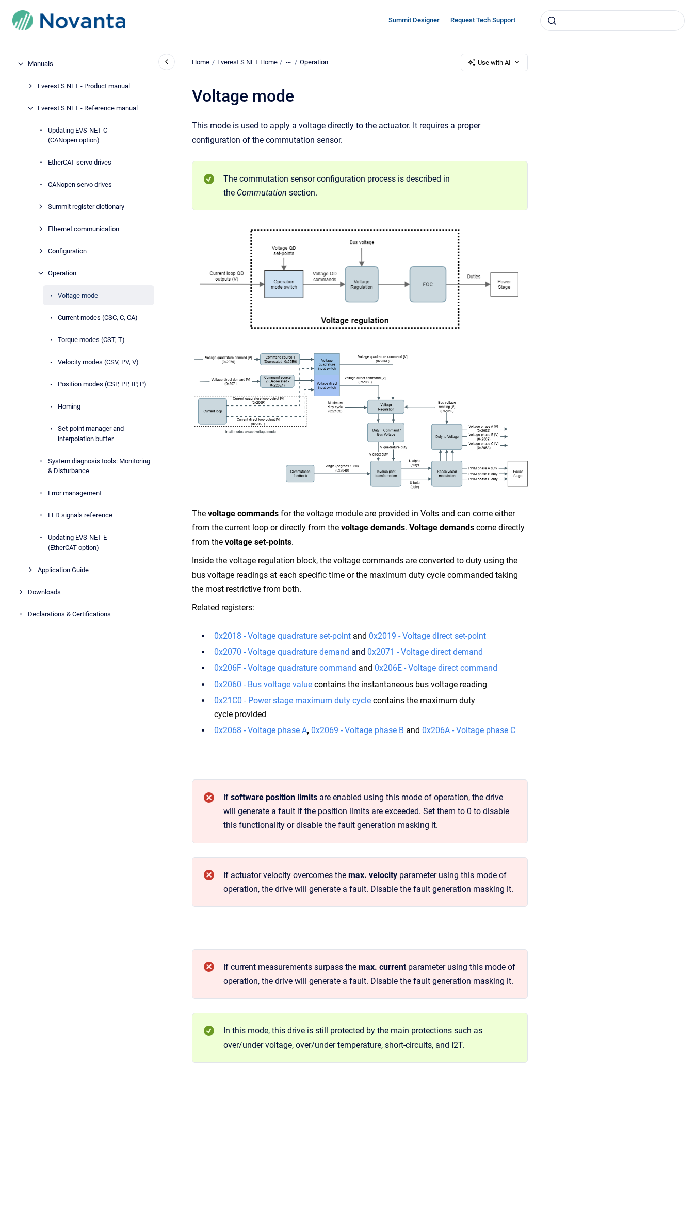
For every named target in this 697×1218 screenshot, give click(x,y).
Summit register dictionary (86, 206)
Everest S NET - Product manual (84, 86)
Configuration (67, 251)
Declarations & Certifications (69, 614)
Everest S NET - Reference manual (88, 108)
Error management (75, 493)
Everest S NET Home (247, 62)
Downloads (44, 592)
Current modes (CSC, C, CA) (98, 317)
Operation (62, 273)
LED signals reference (80, 515)
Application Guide (63, 570)
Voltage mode (78, 295)
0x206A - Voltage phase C (468, 730)
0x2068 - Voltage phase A (260, 730)
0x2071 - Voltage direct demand (425, 652)
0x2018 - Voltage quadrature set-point (282, 636)
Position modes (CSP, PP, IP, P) (102, 384)
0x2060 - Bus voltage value (263, 684)
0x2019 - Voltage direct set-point (427, 636)
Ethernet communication (83, 229)
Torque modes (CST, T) (91, 340)
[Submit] (552, 20)
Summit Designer (414, 20)
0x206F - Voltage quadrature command (285, 668)
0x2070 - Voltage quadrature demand (281, 652)
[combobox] (612, 20)
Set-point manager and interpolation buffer (91, 434)
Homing (69, 406)
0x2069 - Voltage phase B (357, 730)
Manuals (40, 64)
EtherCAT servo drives (79, 162)
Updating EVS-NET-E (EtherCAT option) (77, 542)
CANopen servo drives (80, 184)
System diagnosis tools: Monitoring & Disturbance (99, 466)
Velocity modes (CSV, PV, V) (98, 362)
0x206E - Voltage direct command (436, 668)
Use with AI (494, 63)
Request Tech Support (482, 20)
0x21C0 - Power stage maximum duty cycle (292, 700)
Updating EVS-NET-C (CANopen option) (77, 135)
